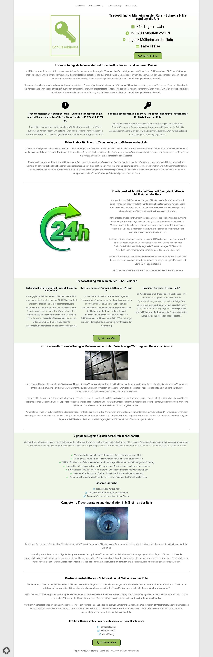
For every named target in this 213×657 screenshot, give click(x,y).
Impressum (79, 651)
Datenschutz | (93, 651)
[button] (6, 650)
